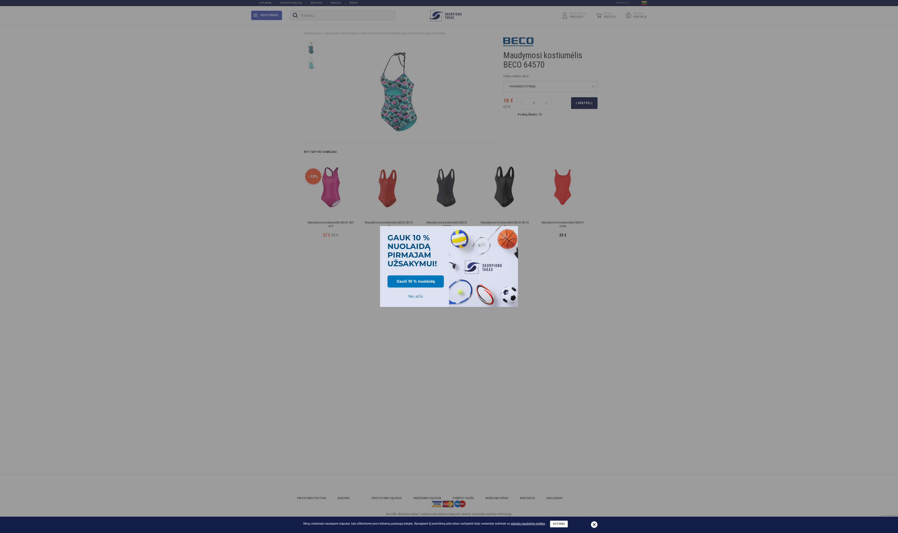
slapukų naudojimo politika (528, 523)
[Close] (512, 231)
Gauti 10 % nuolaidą (416, 281)
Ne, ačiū (415, 296)
